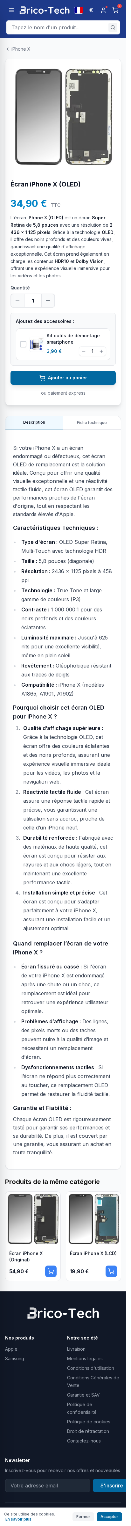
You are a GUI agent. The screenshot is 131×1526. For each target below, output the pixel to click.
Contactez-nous (84, 1440)
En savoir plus (18, 1519)
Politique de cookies (88, 1421)
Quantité (20, 287)
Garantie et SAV (83, 1395)
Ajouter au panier (67, 377)
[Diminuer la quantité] (17, 300)
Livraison (76, 1349)
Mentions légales (85, 1358)
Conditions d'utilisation (90, 1368)
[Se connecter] (103, 10)
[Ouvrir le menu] (11, 10)
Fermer (83, 1516)
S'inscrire (111, 1485)
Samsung (14, 1358)
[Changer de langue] (78, 10)
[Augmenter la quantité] (48, 300)
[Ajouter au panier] (51, 1271)
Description (34, 422)
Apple (11, 1349)
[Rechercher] (112, 27)
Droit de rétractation (88, 1431)
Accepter (109, 1516)
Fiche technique (92, 422)
